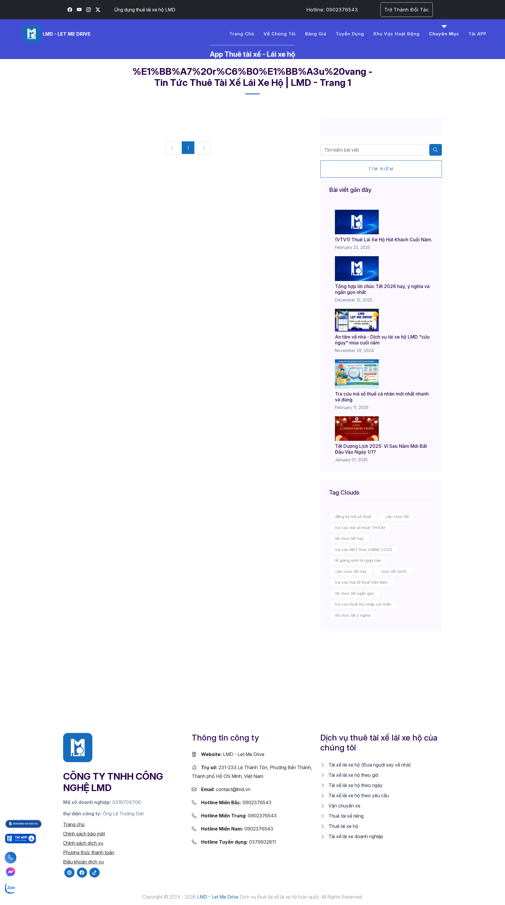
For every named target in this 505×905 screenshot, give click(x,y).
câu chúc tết (397, 516)
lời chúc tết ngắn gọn (354, 593)
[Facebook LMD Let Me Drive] (70, 10)
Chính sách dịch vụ (83, 843)
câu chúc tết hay (350, 571)
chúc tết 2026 (394, 571)
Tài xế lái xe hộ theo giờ (352, 775)
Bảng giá (315, 34)
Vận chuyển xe (343, 806)
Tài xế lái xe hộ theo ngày (355, 785)
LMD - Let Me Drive (232, 754)
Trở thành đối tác (406, 10)
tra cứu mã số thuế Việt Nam (361, 582)
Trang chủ (241, 34)
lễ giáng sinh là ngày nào (358, 560)
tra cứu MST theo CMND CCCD (363, 549)
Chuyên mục (444, 34)
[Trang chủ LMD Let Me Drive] (77, 747)
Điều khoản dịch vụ (83, 862)
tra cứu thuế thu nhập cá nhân (363, 604)
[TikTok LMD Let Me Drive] (94, 873)
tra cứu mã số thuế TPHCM (360, 527)
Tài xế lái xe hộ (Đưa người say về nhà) (369, 765)
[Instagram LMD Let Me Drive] (88, 10)
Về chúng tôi (280, 34)
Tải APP (477, 34)
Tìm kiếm (381, 169)
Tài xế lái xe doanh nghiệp (355, 836)
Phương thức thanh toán (88, 852)
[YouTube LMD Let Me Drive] (79, 10)
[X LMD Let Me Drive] (98, 10)
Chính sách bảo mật (84, 834)
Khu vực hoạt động (396, 34)
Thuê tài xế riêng (345, 816)
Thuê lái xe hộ (342, 826)
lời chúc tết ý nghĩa (352, 615)
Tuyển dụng (350, 34)
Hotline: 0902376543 (332, 10)
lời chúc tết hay (349, 538)
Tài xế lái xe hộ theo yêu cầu (358, 795)
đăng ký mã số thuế (353, 516)
